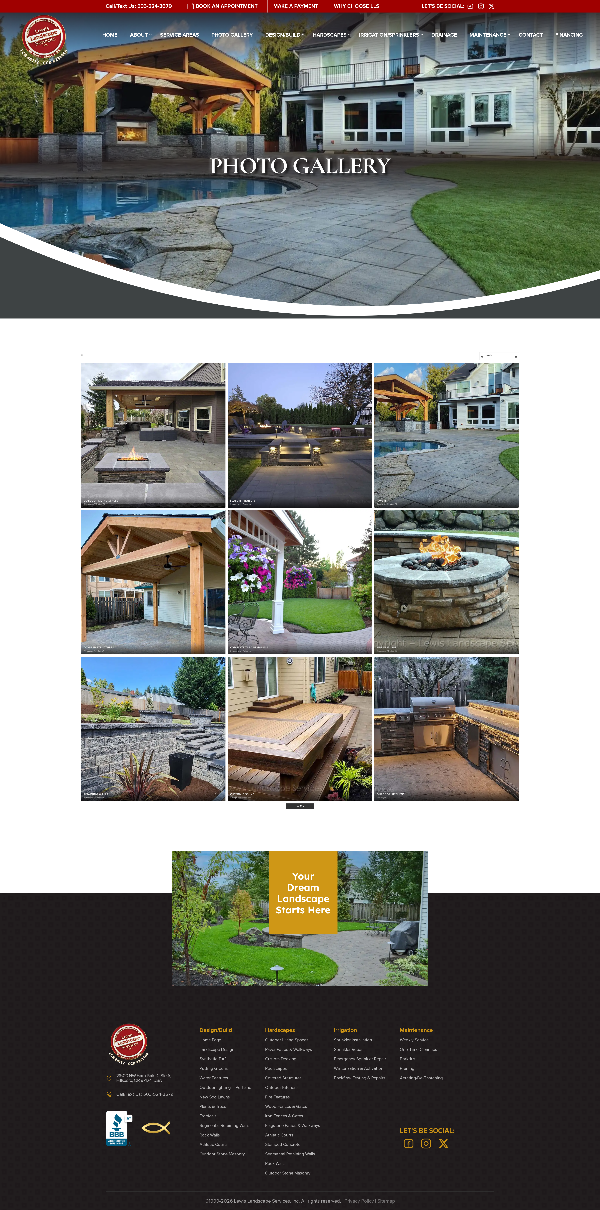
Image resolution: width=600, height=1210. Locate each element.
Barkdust (408, 1059)
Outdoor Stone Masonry (222, 1154)
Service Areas (179, 35)
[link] (470, 6)
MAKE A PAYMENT (295, 6)
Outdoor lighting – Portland (225, 1087)
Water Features (214, 1078)
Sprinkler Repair (349, 1049)
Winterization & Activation (358, 1068)
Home (110, 35)
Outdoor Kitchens (282, 1087)
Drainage (444, 35)
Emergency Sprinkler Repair (360, 1059)
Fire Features (277, 1097)
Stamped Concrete (282, 1144)
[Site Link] (43, 39)
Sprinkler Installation (353, 1040)
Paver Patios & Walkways (288, 1049)
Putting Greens (214, 1068)
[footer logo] (128, 1044)
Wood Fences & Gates (286, 1106)
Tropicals (208, 1116)
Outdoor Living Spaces (286, 1040)
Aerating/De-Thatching (421, 1078)
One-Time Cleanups (418, 1049)
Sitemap (386, 1201)
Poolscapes (276, 1068)
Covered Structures (283, 1078)
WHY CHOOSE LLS (356, 6)
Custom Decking (280, 1059)
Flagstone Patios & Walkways (292, 1125)
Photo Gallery (232, 35)
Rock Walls (210, 1135)
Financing (569, 35)
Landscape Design (217, 1049)
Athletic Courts (214, 1144)
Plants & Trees (213, 1106)
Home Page (210, 1040)
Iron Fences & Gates (284, 1116)
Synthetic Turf (213, 1059)
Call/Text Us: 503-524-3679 (139, 6)
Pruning (407, 1068)
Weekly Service (414, 1040)
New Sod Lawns (215, 1097)
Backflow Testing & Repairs (359, 1078)
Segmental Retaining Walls (224, 1125)
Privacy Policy (359, 1201)
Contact (531, 35)
